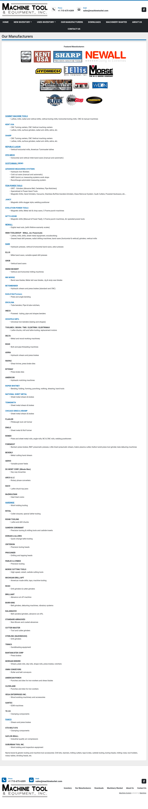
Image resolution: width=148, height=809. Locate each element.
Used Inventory (45, 22)
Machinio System (125, 793)
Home (6, 22)
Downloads (94, 22)
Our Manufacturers (72, 22)
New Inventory (22, 22)
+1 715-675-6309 (66, 10)
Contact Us (74, 29)
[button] (23, 22)
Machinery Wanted (116, 22)
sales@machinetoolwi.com (95, 10)
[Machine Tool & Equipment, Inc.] (25, 790)
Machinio (143, 793)
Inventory (68, 788)
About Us (137, 22)
